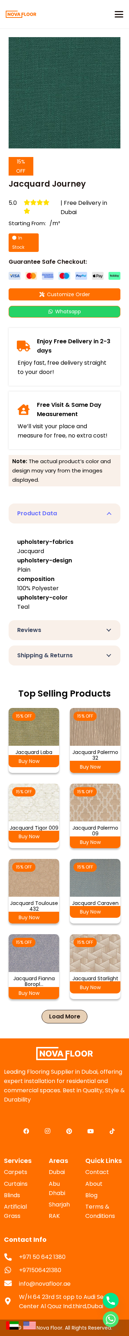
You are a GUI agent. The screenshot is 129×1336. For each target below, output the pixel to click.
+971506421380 (40, 1270)
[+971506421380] (11, 1270)
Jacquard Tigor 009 (34, 827)
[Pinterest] (69, 1131)
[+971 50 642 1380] (11, 1257)
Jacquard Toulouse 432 (34, 906)
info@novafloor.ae (45, 1284)
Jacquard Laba (33, 752)
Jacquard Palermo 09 (95, 830)
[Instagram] (47, 1131)
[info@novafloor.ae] (11, 1283)
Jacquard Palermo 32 (95, 755)
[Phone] (111, 1301)
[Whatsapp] (111, 1319)
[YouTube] (90, 1131)
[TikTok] (112, 1131)
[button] (119, 14)
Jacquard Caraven (95, 903)
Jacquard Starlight (95, 978)
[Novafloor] (64, 1053)
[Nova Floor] (21, 14)
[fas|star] (12, 1325)
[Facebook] (26, 1131)
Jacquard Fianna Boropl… (34, 981)
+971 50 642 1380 (42, 1257)
